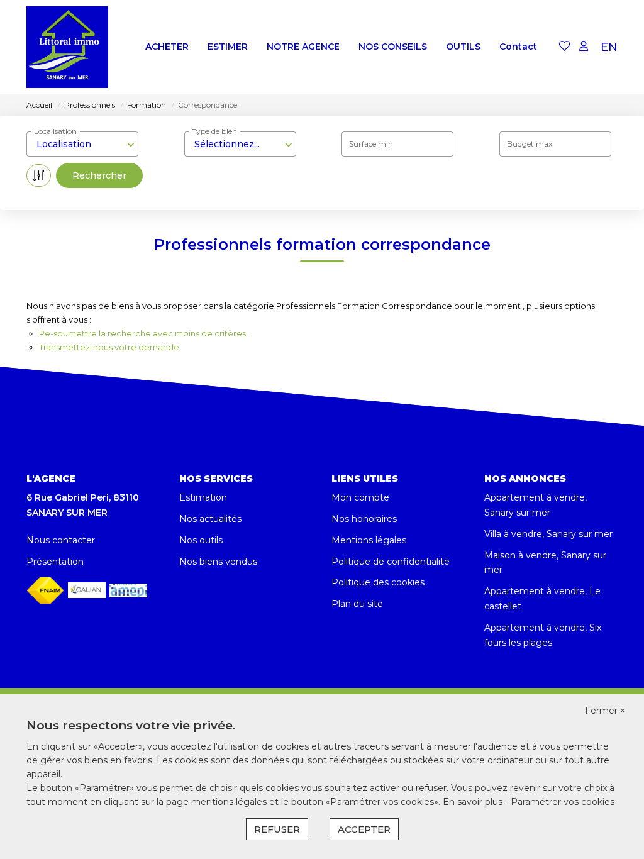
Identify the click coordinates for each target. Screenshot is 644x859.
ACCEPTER (364, 829)
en (609, 47)
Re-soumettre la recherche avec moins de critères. (143, 333)
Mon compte (360, 497)
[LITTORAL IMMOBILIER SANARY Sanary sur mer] (67, 47)
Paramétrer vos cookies (562, 801)
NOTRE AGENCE (303, 46)
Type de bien (214, 131)
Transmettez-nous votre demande (109, 347)
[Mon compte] (583, 46)
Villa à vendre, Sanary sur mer (548, 534)
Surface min (371, 143)
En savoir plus (474, 801)
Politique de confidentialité (390, 561)
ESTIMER (228, 46)
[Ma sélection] (564, 46)
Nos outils (201, 540)
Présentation (55, 561)
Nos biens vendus (218, 561)
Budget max (529, 143)
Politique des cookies (378, 582)
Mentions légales (368, 540)
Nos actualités (210, 518)
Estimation (203, 497)
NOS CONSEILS (392, 46)
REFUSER (277, 829)
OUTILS (463, 46)
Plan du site (357, 603)
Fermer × (605, 710)
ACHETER (167, 46)
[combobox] (82, 144)
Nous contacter (60, 540)
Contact (518, 46)
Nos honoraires (364, 518)
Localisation (55, 131)
